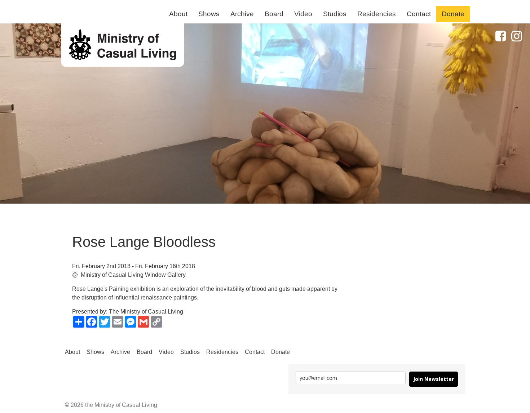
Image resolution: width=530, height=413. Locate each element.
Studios (334, 14)
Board (274, 14)
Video (303, 14)
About (178, 14)
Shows (209, 14)
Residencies (376, 14)
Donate (453, 14)
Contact (419, 14)
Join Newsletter (433, 379)
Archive (242, 14)
